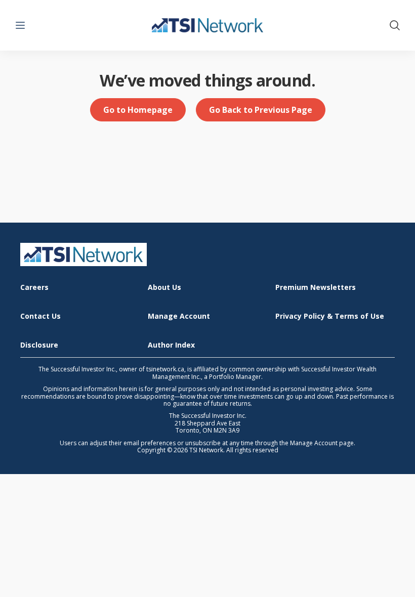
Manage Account (179, 316)
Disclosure (39, 345)
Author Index (171, 345)
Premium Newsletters (315, 287)
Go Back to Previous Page (260, 109)
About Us (164, 287)
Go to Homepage (138, 109)
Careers (34, 287)
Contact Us (40, 316)
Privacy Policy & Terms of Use (329, 316)
